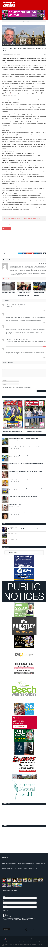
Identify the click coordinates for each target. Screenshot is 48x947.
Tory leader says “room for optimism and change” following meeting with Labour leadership (22, 218)
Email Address (6, 896)
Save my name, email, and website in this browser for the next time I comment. (17, 387)
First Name (5, 900)
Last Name (5, 905)
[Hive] (24, 647)
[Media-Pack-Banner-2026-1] (24, 741)
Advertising (4, 938)
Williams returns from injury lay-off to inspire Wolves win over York (20, 541)
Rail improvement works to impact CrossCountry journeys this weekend (39, 294)
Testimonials (24, 938)
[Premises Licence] (24, 601)
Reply (44, 310)
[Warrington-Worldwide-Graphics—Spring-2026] (24, 616)
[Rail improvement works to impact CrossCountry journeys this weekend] (39, 286)
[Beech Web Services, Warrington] (24, 701)
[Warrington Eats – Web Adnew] (24, 580)
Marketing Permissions (7, 910)
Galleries (34, 938)
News (13, 21)
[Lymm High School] (24, 754)
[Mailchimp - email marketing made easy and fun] (29, 930)
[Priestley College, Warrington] (24, 634)
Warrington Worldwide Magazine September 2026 (12, 431)
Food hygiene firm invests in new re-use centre (10, 870)
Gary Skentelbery (6, 54)
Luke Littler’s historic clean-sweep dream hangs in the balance (13, 865)
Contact (43, 938)
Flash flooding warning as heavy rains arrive (9, 860)
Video (4, 523)
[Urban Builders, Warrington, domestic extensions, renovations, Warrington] (24, 778)
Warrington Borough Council (8, 223)
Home (10, 21)
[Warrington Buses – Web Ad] (24, 715)
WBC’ (10, 93)
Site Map (38, 938)
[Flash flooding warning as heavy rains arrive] (8, 286)
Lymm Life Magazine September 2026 (34, 431)
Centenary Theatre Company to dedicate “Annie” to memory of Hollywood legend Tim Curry (24, 294)
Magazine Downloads (17, 938)
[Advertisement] (24, 240)
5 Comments (7, 228)
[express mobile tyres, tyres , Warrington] (24, 773)
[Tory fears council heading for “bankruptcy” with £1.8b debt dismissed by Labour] (24, 36)
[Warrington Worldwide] (10, 4)
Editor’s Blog (29, 938)
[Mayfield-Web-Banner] (24, 567)
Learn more (5, 923)
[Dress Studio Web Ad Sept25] (24, 674)
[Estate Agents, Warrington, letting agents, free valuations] (24, 728)
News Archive (9, 938)
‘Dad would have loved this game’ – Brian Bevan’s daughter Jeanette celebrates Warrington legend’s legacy (26, 529)
